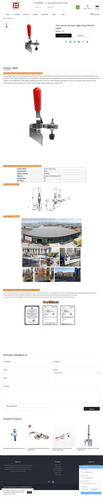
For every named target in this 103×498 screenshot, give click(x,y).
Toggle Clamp (10, 18)
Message (6, 386)
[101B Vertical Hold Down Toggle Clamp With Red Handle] (32, 43)
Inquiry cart (95, 14)
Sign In (85, 8)
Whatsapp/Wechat (11, 406)
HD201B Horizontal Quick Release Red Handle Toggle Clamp (62, 449)
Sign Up (90, 8)
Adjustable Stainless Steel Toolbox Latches (14, 448)
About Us (26, 14)
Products (17, 14)
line (70, 42)
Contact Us (44, 14)
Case (54, 14)
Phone (5, 378)
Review (35, 14)
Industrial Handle (57, 468)
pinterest (83, 42)
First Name (6, 361)
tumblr (87, 42)
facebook (66, 42)
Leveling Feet (57, 474)
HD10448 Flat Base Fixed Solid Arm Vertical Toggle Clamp (88, 449)
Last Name (56, 361)
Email (5, 370)
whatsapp (79, 42)
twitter (74, 42)
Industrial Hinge (58, 470)
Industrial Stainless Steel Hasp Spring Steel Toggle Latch (39, 449)
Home (8, 14)
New (63, 14)
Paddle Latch (57, 472)
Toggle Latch (57, 464)
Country (55, 370)
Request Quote (63, 35)
